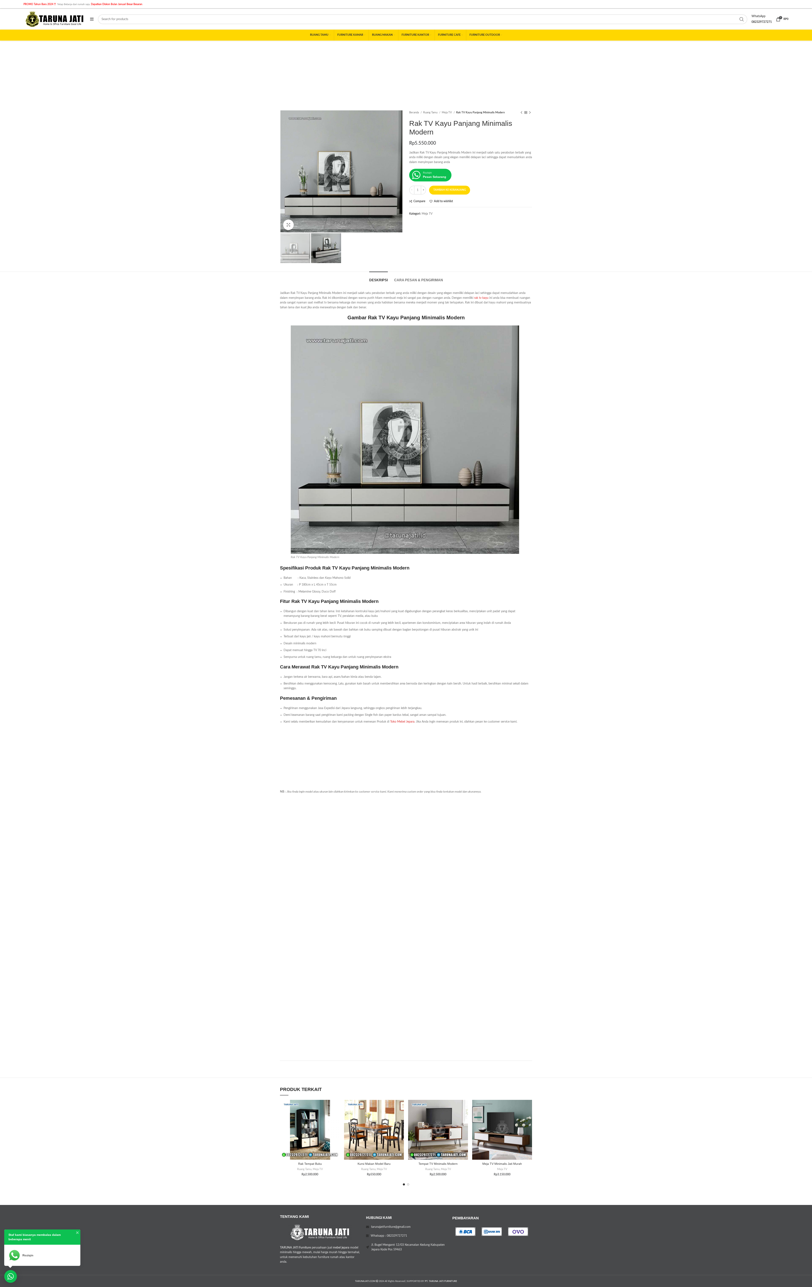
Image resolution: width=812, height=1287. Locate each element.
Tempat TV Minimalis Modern (438, 1163)
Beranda (414, 112)
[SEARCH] (741, 19)
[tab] (378, 278)
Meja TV (447, 112)
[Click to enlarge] (288, 225)
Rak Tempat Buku (310, 1163)
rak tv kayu (481, 297)
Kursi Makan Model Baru (374, 1163)
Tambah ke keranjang (449, 190)
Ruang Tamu (430, 112)
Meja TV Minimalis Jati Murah (502, 1163)
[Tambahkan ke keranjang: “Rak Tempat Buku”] (336, 1116)
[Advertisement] (406, 72)
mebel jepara (341, 1247)
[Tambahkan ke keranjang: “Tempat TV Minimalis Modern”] (464, 1116)
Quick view (336, 1126)
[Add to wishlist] (336, 1106)
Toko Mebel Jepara (402, 721)
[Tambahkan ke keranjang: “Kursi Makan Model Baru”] (400, 1116)
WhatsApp (758, 16)
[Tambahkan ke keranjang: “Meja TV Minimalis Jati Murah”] (529, 1116)
